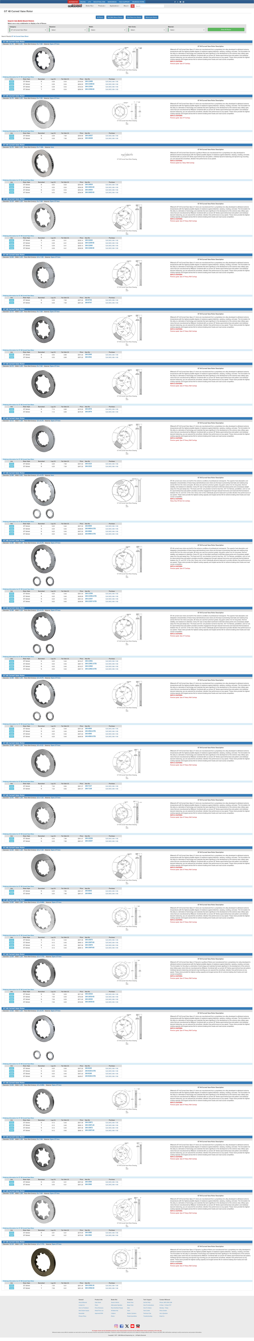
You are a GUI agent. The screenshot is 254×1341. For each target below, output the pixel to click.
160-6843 (88, 891)
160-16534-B (89, 996)
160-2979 (88, 412)
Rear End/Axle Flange (117, 1308)
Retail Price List (99, 1310)
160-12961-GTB (91, 663)
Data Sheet (98, 1302)
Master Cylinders (131, 1313)
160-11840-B (89, 248)
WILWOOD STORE (138, 2)
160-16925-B (89, 192)
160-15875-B (89, 942)
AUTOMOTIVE (73, 2)
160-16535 (89, 999)
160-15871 (89, 1122)
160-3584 (88, 1182)
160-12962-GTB (91, 669)
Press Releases (99, 1308)
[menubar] (106, 6)
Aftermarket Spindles (116, 1305)
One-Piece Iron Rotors (134, 17)
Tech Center (146, 1310)
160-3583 (88, 1235)
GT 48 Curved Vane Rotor (19, 36)
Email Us (162, 1316)
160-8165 (88, 1068)
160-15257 (89, 841)
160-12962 (89, 666)
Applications (114, 6)
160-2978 (88, 409)
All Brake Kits (114, 1310)
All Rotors (100, 17)
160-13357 (89, 599)
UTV (89, 2)
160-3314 (88, 464)
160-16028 (89, 138)
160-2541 (88, 357)
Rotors (113, 1316)
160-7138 (88, 788)
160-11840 (89, 245)
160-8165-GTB (90, 1071)
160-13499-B (89, 84)
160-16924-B (89, 187)
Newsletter (81, 1313)
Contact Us (82, 1305)
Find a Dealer (163, 1310)
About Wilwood (83, 1302)
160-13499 (89, 81)
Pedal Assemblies (132, 1316)
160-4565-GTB (90, 736)
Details (11, 81)
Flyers (96, 1305)
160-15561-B (89, 1285)
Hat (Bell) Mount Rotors (115, 17)
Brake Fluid (130, 1302)
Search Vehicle (115, 1302)
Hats (128, 1308)
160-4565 (88, 734)
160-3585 (88, 1184)
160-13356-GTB (91, 596)
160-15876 (89, 945)
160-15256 (89, 838)
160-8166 (88, 1073)
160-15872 (89, 1128)
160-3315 (88, 466)
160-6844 (88, 893)
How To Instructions (148, 1305)
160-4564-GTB (90, 731)
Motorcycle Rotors (151, 17)
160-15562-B (89, 1288)
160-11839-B (89, 243)
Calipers (113, 1313)
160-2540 (88, 354)
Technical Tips (147, 1313)
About (126, 6)
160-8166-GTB (90, 1076)
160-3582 (88, 1232)
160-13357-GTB (91, 601)
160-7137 (88, 786)
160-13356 (89, 593)
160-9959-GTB (90, 528)
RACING (83, 2)
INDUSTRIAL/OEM (99, 2)
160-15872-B (89, 1130)
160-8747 (88, 302)
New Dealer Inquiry (84, 1310)
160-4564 (88, 728)
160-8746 (88, 300)
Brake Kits (89, 6)
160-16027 (89, 135)
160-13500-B (89, 89)
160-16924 (89, 184)
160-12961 (89, 661)
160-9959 (88, 526)
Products (101, 6)
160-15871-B (89, 1125)
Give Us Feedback (84, 1308)
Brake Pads (130, 1305)
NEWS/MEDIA (112, 2)
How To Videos (147, 1308)
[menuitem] (89, 6)
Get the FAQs (146, 1302)
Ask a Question (164, 1313)
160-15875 (89, 940)
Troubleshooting (147, 1316)
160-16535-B (89, 1002)
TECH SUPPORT (124, 2)
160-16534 (89, 994)
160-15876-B (89, 947)
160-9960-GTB (90, 534)
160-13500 (89, 86)
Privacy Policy (82, 1316)
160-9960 (88, 531)
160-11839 (89, 240)
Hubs (128, 1310)
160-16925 (89, 190)
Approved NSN (99, 1313)
